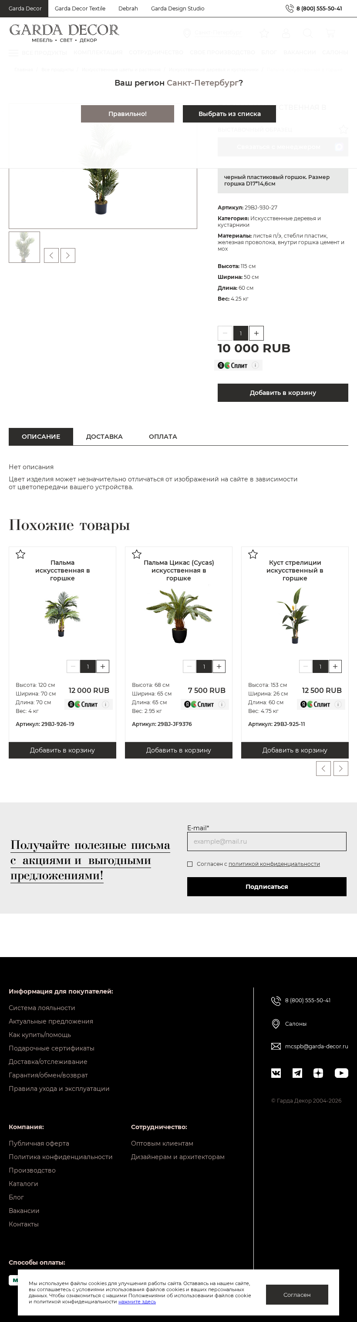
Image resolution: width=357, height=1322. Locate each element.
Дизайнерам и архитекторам (178, 1157)
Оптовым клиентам (162, 1143)
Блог (16, 1197)
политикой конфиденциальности (274, 864)
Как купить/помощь (40, 1035)
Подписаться (267, 887)
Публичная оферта (39, 1143)
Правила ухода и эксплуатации (59, 1089)
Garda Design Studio (178, 8)
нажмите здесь (137, 1302)
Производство (32, 1170)
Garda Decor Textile (80, 8)
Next (340, 768)
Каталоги (23, 1184)
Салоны (295, 1023)
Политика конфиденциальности (61, 1157)
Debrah (128, 8)
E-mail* (198, 828)
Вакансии (24, 1211)
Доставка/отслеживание (48, 1062)
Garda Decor (25, 8)
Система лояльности (42, 1008)
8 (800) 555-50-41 (319, 8)
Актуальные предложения (51, 1021)
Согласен (297, 1294)
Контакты (24, 1224)
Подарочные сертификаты (51, 1048)
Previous (323, 768)
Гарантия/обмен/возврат (48, 1075)
